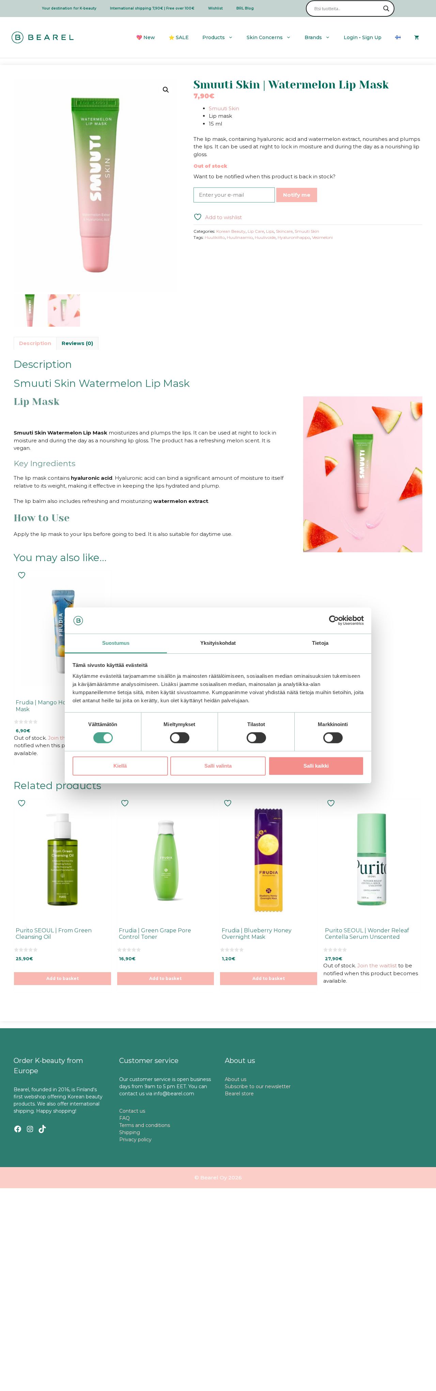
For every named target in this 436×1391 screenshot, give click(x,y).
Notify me (296, 195)
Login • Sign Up (363, 37)
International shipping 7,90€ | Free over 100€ (152, 8)
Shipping (129, 1132)
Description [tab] (35, 343)
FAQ (124, 1118)
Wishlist (215, 8)
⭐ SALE (179, 37)
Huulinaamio (240, 237)
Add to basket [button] (62, 978)
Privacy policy (135, 1139)
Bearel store (239, 1094)
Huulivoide (265, 237)
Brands (313, 37)
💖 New (145, 37)
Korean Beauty (231, 231)
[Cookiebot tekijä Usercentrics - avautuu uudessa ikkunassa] (334, 621)
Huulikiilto (215, 237)
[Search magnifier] (386, 8)
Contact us (132, 1111)
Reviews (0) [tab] (77, 343)
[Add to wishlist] (22, 575)
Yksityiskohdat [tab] (218, 643)
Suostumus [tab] (116, 643)
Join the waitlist (377, 965)
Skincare (284, 231)
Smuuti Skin (224, 108)
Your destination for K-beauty (69, 8)
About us (235, 1079)
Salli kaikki (316, 766)
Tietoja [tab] (320, 643)
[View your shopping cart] (416, 37)
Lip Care (256, 231)
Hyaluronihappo (294, 237)
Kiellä (120, 766)
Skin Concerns (265, 37)
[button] (166, 90)
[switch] (179, 737)
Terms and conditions (144, 1125)
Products (213, 37)
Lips (270, 231)
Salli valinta (218, 766)
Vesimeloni (322, 237)
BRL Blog (245, 8)
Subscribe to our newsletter (258, 1086)
